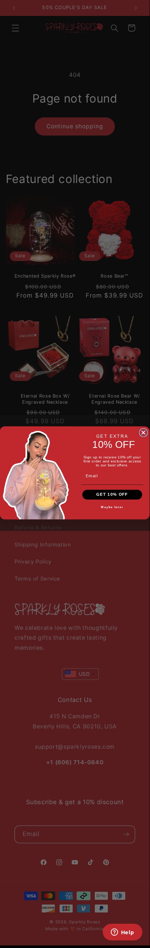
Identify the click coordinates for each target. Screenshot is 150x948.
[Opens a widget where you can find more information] (122, 933)
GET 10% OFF (112, 494)
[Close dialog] (143, 432)
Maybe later (112, 507)
